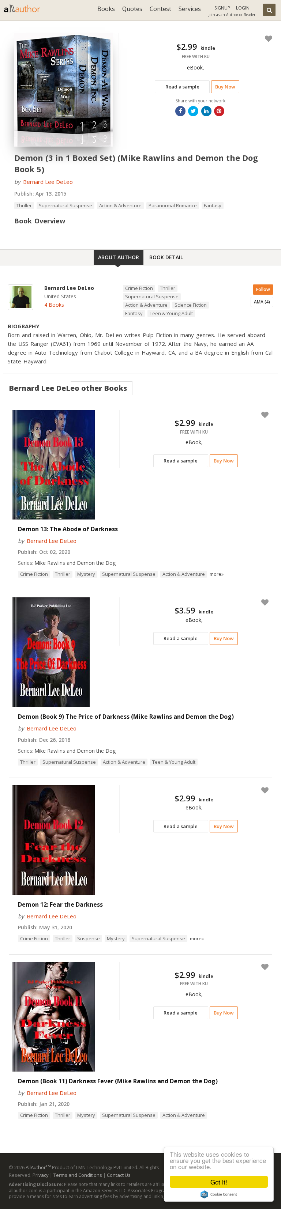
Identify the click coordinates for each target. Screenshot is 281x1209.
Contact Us (119, 1175)
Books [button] (106, 9)
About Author (118, 257)
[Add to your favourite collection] (267, 39)
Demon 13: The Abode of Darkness (68, 529)
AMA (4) (262, 302)
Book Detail (166, 257)
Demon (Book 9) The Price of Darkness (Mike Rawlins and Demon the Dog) (126, 717)
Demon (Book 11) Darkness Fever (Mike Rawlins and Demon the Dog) (118, 1081)
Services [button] (190, 9)
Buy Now (225, 86)
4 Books (54, 304)
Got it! (218, 1181)
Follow (263, 289)
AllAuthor (38, 1167)
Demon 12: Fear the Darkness (60, 904)
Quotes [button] (132, 9)
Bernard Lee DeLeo (48, 181)
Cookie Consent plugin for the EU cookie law (219, 1194)
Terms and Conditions (77, 1175)
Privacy (41, 1175)
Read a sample (182, 86)
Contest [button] (160, 9)
